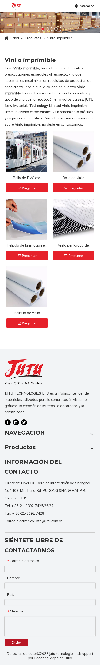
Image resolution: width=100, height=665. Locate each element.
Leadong (41, 658)
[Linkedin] (16, 422)
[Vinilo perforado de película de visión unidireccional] (73, 219)
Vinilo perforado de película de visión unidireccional (73, 245)
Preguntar (29, 188)
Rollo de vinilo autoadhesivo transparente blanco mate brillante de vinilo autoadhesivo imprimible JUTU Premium (73, 178)
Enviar (16, 642)
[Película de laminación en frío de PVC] (26, 219)
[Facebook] (8, 422)
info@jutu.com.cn (49, 521)
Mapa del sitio (60, 658)
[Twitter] (24, 422)
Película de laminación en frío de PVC (27, 245)
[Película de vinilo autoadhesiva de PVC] (26, 286)
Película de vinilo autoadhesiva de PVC (26, 313)
